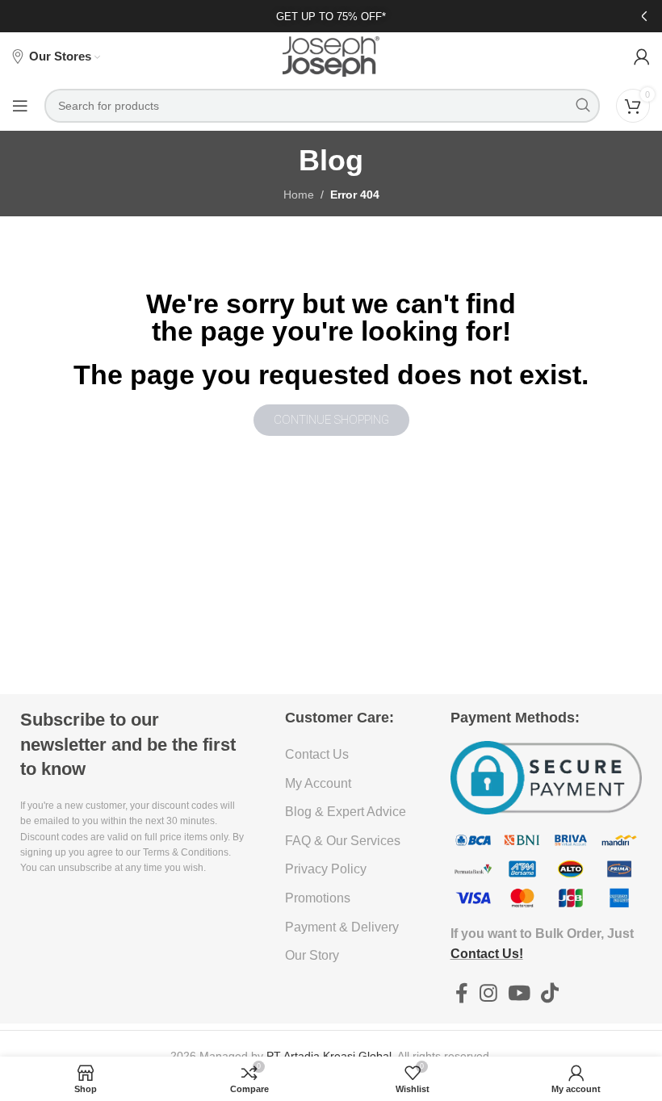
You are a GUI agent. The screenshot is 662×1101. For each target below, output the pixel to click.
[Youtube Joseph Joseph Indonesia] (518, 994)
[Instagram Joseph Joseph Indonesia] (488, 994)
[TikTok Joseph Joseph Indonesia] (550, 994)
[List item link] (348, 754)
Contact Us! (486, 954)
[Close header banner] (642, 16)
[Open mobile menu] (20, 106)
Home (298, 194)
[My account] (642, 56)
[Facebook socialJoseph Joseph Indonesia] (462, 994)
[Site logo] (331, 55)
